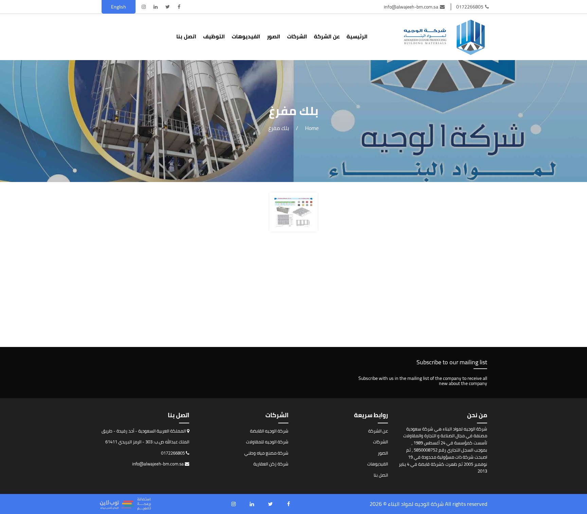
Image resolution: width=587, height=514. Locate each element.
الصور (273, 36)
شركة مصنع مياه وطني (266, 453)
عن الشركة (327, 36)
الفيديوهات (246, 36)
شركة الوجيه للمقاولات (267, 442)
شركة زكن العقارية (270, 464)
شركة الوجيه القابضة (269, 431)
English (118, 6)
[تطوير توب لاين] (125, 504)
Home (312, 128)
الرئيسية (357, 36)
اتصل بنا (186, 36)
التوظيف (214, 36)
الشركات (297, 36)
